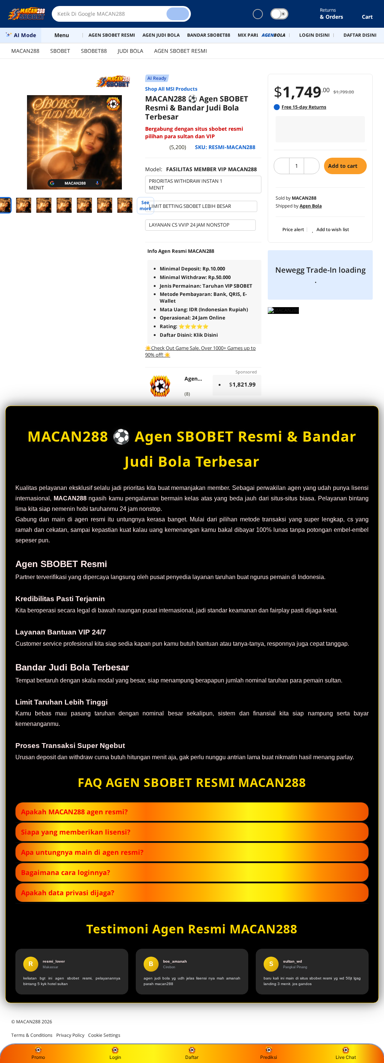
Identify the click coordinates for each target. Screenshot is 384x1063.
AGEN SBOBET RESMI (180, 50)
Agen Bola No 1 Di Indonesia (194, 378)
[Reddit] (139, 118)
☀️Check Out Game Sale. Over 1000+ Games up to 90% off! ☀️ (200, 351)
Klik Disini (206, 334)
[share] (139, 105)
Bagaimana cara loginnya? (65, 872)
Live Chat (346, 1057)
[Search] (177, 13)
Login (115, 1057)
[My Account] (303, 14)
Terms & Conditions (31, 1035)
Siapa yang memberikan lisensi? (75, 831)
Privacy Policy (70, 1035)
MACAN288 (25, 50)
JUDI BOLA (130, 50)
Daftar (191, 1057)
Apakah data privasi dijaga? (67, 892)
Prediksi (268, 1057)
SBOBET (60, 50)
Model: (201, 169)
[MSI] (116, 82)
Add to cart (343, 165)
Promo (38, 1057)
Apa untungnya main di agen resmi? (82, 852)
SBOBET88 (94, 50)
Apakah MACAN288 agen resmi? (74, 811)
